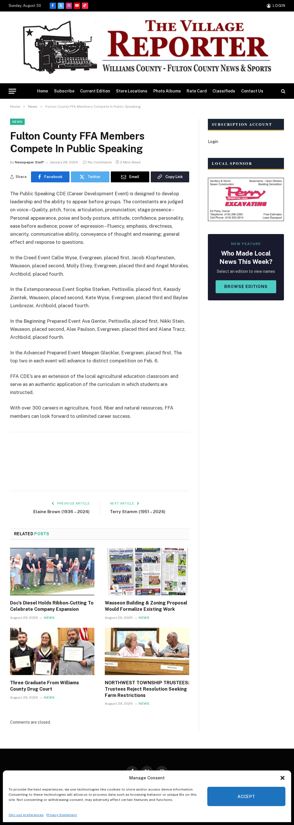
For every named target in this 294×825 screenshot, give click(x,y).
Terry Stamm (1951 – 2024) (137, 511)
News (17, 121)
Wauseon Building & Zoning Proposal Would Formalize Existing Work (146, 606)
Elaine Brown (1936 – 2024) (61, 511)
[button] (282, 778)
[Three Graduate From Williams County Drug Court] (52, 651)
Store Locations (131, 91)
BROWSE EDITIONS (246, 286)
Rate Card (197, 91)
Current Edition (95, 91)
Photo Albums (167, 91)
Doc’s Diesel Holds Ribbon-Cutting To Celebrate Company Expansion (52, 606)
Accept (246, 796)
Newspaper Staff (29, 162)
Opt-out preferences (26, 815)
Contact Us (252, 91)
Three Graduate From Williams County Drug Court (44, 686)
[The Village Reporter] (147, 47)
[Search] (282, 91)
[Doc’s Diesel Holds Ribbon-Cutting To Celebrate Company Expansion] (52, 571)
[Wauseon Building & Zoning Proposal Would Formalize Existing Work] (147, 571)
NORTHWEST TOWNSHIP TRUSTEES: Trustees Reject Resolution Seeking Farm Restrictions (147, 689)
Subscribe (64, 91)
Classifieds (223, 91)
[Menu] (12, 91)
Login (213, 141)
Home (42, 91)
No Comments (100, 162)
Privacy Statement (62, 815)
